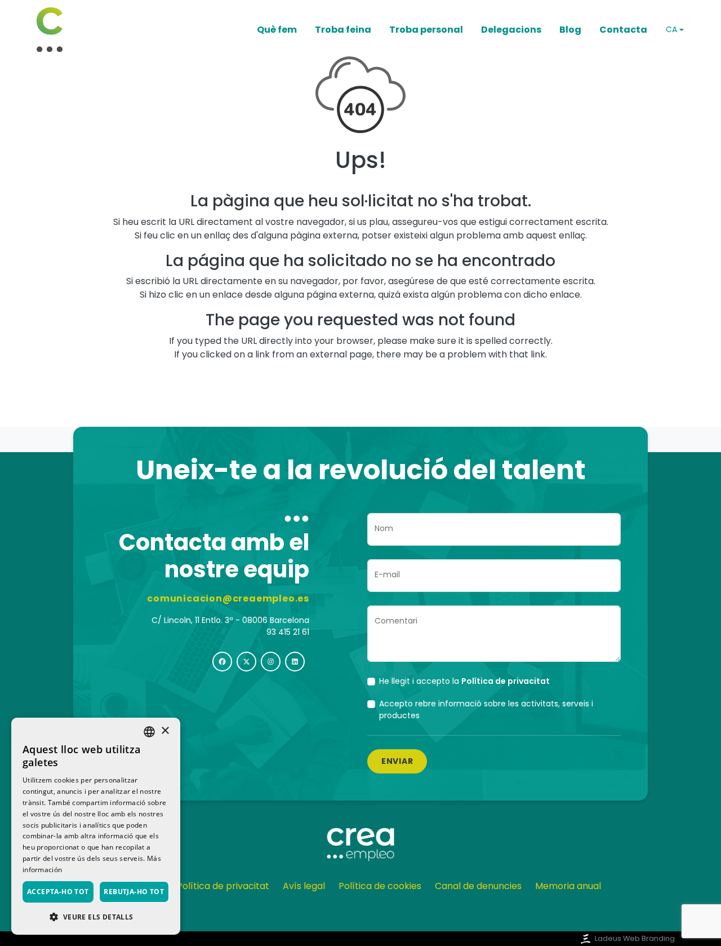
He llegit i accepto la (464, 681)
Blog (570, 29)
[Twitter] (246, 661)
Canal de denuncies (478, 885)
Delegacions (511, 29)
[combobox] (149, 731)
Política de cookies (380, 885)
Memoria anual (568, 885)
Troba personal (426, 29)
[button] (96, 916)
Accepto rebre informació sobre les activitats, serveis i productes (486, 709)
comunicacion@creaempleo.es (228, 598)
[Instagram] (271, 661)
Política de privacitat (223, 885)
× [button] (165, 731)
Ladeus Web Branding (635, 938)
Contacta (623, 29)
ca (671, 29)
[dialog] (95, 826)
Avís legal (304, 885)
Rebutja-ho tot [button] (134, 891)
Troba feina (343, 29)
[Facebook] (222, 661)
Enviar (397, 761)
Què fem (277, 29)
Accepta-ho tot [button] (58, 891)
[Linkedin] (295, 661)
